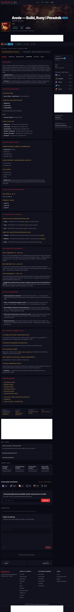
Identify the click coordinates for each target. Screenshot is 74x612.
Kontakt (58, 578)
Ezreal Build (41, 578)
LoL (37, 2)
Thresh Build (41, 585)
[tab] (4, 57)
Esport (21, 585)
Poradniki (22, 588)
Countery (22, 595)
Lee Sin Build (41, 576)
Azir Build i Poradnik (8, 386)
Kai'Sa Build (41, 574)
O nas (52, 2)
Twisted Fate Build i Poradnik (11, 393)
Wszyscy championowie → (45, 481)
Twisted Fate (29, 352)
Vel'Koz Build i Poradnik (9, 389)
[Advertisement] (37, 38)
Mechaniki (22, 581)
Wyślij (48, 547)
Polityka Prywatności (61, 581)
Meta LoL (22, 597)
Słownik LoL (22, 592)
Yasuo (26, 221)
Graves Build (41, 581)
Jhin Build (40, 583)
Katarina (42, 235)
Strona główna (4, 48)
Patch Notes (22, 578)
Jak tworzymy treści (61, 576)
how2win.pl (5, 572)
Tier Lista (22, 574)
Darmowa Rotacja (24, 590)
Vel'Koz (20, 352)
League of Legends (12, 48)
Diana (23, 352)
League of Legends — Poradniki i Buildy (13, 401)
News (47, 2)
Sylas (40, 242)
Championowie (20, 48)
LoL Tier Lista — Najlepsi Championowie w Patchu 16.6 (17, 396)
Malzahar (43, 238)
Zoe (25, 228)
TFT (43, 2)
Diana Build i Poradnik (9, 391)
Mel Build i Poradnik (8, 384)
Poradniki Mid (7, 399)
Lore (21, 583)
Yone (25, 225)
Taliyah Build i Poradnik (9, 382)
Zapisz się (45, 500)
